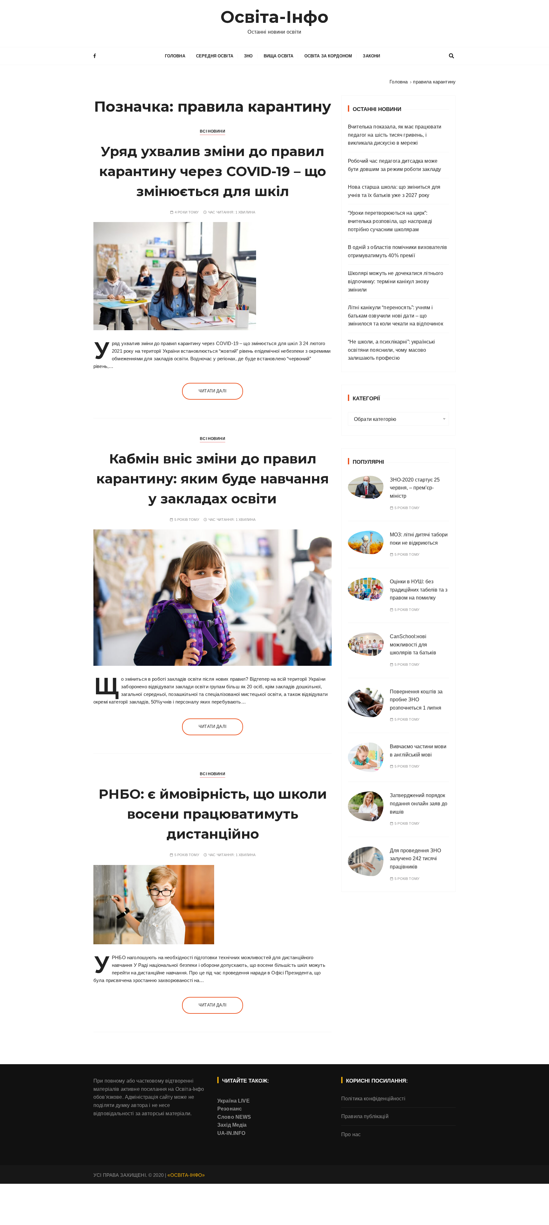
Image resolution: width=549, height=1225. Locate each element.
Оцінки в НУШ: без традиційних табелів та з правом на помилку (418, 589)
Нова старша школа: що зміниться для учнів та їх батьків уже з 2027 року (394, 191)
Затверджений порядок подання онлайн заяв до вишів (418, 803)
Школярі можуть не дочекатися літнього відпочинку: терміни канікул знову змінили (396, 281)
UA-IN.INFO (231, 1133)
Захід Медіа (232, 1125)
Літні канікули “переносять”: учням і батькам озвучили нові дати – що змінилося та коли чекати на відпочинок (395, 315)
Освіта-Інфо (274, 17)
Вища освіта (279, 56)
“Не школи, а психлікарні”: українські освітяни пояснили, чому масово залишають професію (391, 350)
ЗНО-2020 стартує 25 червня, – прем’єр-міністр (415, 488)
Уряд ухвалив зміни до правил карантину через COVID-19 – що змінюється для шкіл (212, 171)
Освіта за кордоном (328, 56)
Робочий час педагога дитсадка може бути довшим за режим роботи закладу (394, 165)
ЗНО (248, 56)
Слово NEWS (234, 1117)
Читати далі (213, 391)
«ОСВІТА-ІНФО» (186, 1175)
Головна (175, 56)
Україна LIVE (233, 1101)
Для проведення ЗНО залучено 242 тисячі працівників (415, 858)
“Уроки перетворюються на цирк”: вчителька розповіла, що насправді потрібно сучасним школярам (390, 221)
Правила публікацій (365, 1116)
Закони (371, 56)
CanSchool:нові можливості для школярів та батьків (413, 644)
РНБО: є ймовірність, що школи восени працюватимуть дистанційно (212, 814)
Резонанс (229, 1108)
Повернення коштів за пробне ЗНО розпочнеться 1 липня (416, 700)
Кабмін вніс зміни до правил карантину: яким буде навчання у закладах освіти (212, 478)
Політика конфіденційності (373, 1098)
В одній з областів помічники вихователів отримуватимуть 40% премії (397, 251)
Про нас (351, 1134)
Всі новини (212, 131)
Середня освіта (214, 56)
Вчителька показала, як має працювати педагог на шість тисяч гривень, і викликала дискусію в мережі (394, 135)
